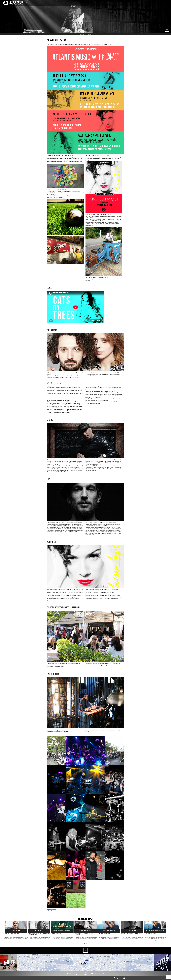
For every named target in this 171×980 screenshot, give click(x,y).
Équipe (156, 3)
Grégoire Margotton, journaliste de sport (154, 933)
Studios (137, 3)
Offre (143, 3)
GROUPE (131, 3)
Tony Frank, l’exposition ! (57, 933)
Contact (162, 3)
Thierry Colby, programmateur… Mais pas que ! (85, 933)
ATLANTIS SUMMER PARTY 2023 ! (127, 933)
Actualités (124, 3)
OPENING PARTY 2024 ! (9, 933)
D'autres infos (86, 918)
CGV (62, 978)
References (150, 3)
